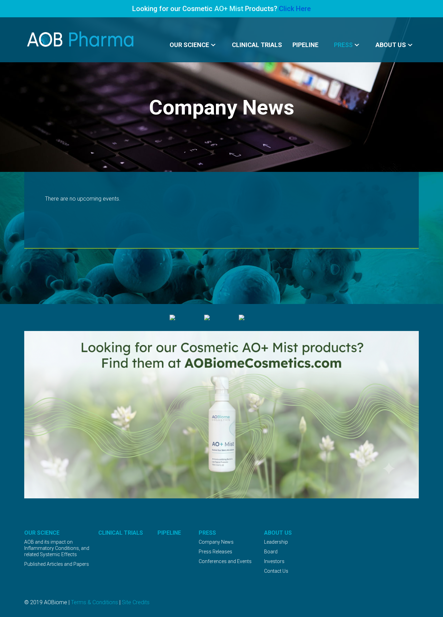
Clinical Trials (257, 44)
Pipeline (305, 44)
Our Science (189, 44)
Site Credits (136, 602)
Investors (274, 561)
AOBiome (80, 39)
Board (271, 551)
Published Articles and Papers (56, 564)
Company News (216, 542)
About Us (391, 44)
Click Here (295, 8)
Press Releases (215, 551)
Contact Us (276, 571)
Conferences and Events (225, 561)
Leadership (276, 542)
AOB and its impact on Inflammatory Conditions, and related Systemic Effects (56, 548)
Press (343, 44)
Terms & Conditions (94, 602)
